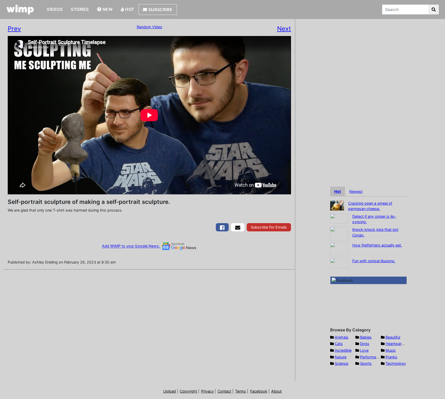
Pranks (391, 357)
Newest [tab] (356, 191)
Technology (396, 363)
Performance (371, 357)
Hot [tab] (337, 191)
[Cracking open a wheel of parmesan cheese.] (337, 205)
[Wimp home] (20, 9)
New (107, 9)
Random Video (149, 27)
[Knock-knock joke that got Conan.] (339, 233)
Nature (340, 357)
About (276, 391)
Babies (366, 337)
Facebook (258, 391)
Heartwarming (398, 343)
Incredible (343, 350)
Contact (224, 391)
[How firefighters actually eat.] (339, 249)
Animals (341, 337)
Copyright (188, 391)
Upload (169, 391)
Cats (339, 343)
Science (341, 363)
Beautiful (393, 337)
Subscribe (160, 9)
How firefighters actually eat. (377, 245)
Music (391, 350)
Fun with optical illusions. (373, 261)
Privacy (207, 391)
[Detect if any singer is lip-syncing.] (339, 218)
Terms (240, 391)
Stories (80, 9)
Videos (55, 9)
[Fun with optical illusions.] (339, 262)
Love (364, 350)
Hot (129, 9)
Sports (366, 363)
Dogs (364, 343)
